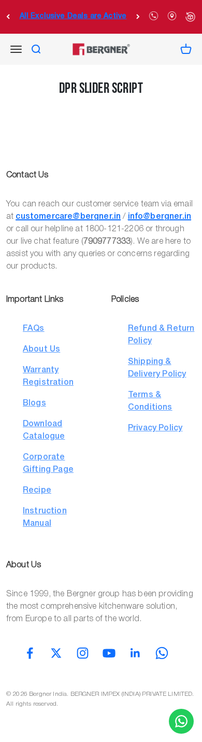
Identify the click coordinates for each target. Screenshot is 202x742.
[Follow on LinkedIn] (135, 653)
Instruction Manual (45, 517)
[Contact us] (181, 721)
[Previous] (8, 16)
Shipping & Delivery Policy (157, 368)
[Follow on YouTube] (109, 653)
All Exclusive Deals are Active (73, 16)
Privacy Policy (155, 428)
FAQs (34, 328)
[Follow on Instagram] (83, 653)
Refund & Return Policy (161, 335)
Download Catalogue (44, 430)
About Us (41, 349)
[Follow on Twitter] (56, 653)
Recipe (37, 490)
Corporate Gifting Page (48, 463)
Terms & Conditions (150, 401)
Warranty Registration (48, 376)
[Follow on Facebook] (30, 653)
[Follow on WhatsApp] (162, 653)
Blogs (34, 403)
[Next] (138, 16)
